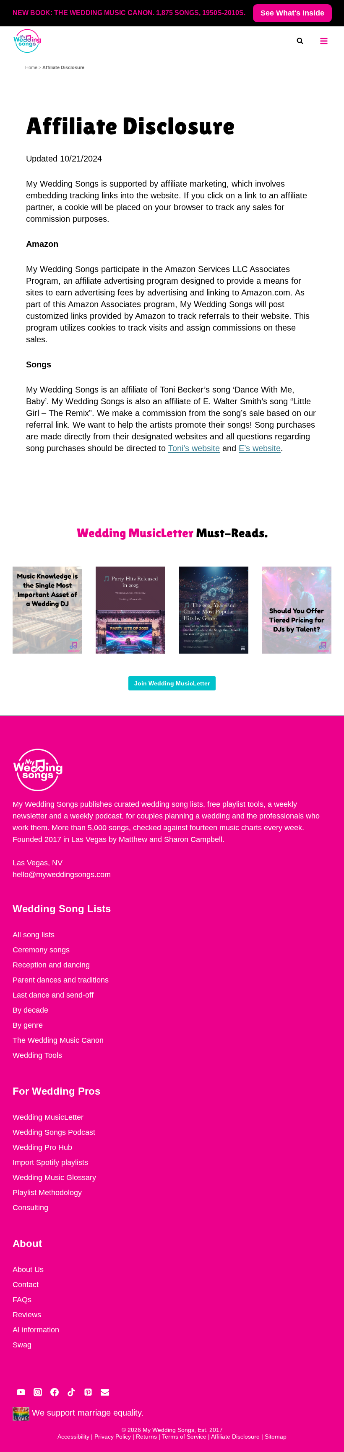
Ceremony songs (41, 950)
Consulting (30, 1207)
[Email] (104, 1392)
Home (31, 67)
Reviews (27, 1315)
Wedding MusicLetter (48, 1117)
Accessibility (73, 1436)
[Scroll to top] (337, 1361)
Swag (22, 1345)
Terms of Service (184, 1436)
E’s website (260, 448)
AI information (36, 1330)
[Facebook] (54, 1392)
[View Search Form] (304, 41)
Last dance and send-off (53, 995)
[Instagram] (37, 1392)
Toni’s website (194, 448)
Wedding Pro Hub (42, 1147)
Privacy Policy (112, 1436)
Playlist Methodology (47, 1192)
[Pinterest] (88, 1392)
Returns (146, 1436)
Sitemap (276, 1436)
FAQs (22, 1300)
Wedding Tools (37, 1055)
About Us (28, 1269)
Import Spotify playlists (50, 1162)
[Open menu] (323, 41)
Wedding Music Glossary (54, 1177)
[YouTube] (21, 1392)
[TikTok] (71, 1392)
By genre (28, 1025)
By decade (30, 1010)
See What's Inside (292, 13)
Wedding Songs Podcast (54, 1132)
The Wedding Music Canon (58, 1040)
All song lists (34, 935)
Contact (26, 1284)
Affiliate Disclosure (235, 1436)
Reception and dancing (51, 965)
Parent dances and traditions (61, 980)
